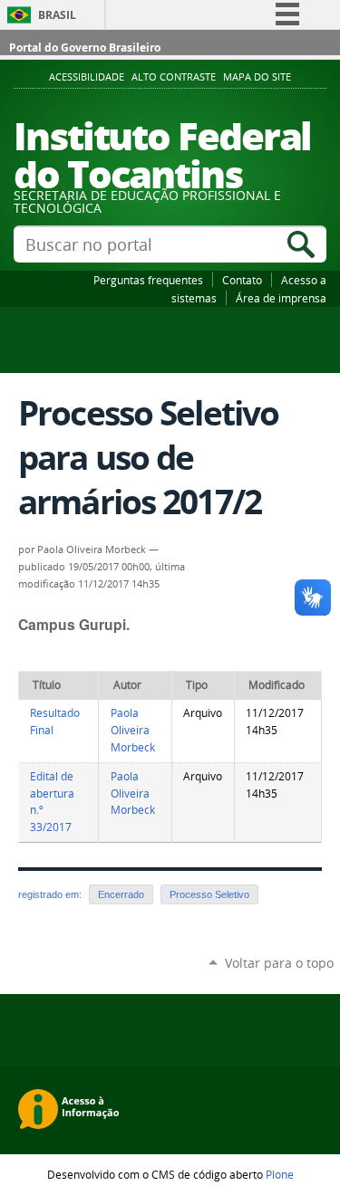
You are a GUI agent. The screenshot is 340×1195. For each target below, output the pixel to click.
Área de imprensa (281, 298)
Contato (242, 279)
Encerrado (121, 894)
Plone (280, 1174)
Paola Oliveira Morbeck (133, 729)
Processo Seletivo (209, 894)
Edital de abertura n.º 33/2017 (52, 802)
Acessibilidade (86, 77)
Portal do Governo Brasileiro (84, 47)
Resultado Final (55, 721)
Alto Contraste (173, 77)
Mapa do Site (257, 77)
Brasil (57, 15)
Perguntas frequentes (148, 279)
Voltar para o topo (279, 962)
